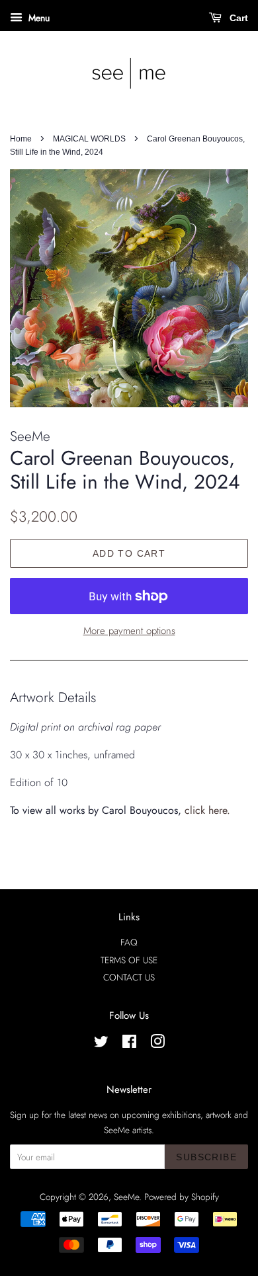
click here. (207, 810)
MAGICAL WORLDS (89, 138)
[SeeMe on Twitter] (101, 1044)
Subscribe (206, 1157)
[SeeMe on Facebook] (129, 1044)
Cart (237, 18)
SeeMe (126, 1196)
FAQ (129, 942)
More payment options (129, 630)
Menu (38, 17)
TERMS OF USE (129, 960)
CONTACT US (129, 977)
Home (21, 138)
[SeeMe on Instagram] (157, 1044)
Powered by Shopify (181, 1196)
